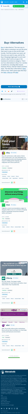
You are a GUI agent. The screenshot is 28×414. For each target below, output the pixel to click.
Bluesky (16, 390)
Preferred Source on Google (7, 405)
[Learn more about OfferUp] (3, 278)
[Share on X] (5, 91)
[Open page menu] (26, 2)
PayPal (21, 393)
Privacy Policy (4, 398)
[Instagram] (14, 408)
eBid (16, 72)
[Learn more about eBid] (3, 325)
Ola (10, 378)
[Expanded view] (22, 99)
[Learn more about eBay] (3, 153)
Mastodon (11, 390)
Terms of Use (4, 397)
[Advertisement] (14, 25)
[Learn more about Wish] (3, 205)
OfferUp (9, 72)
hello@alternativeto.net (6, 389)
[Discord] (1, 408)
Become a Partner (5, 403)
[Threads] (12, 408)
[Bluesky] (9, 408)
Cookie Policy (4, 400)
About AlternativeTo (5, 401)
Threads (20, 390)
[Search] (24, 2)
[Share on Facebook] (2, 91)
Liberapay (16, 393)
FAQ (2, 395)
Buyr (2, 47)
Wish (4, 72)
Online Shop (4, 172)
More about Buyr (13, 86)
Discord (17, 389)
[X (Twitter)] (4, 408)
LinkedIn (9, 392)
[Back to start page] (2, 2)
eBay (24, 68)
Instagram (3, 392)
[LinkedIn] (17, 408)
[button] (13, 153)
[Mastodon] (6, 408)
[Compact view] (24, 99)
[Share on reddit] (8, 91)
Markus (15, 378)
